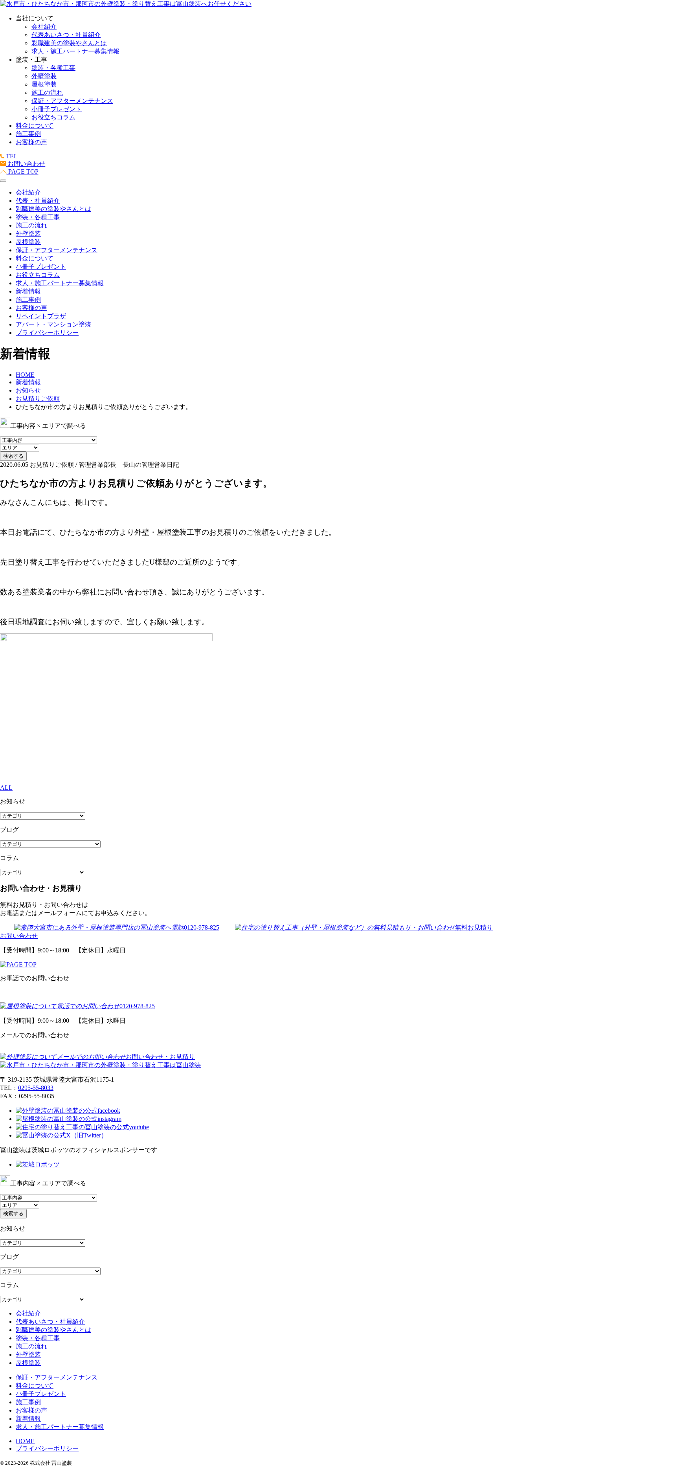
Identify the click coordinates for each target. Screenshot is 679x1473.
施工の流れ (47, 92)
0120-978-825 (201, 927)
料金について (34, 125)
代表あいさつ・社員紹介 (66, 34)
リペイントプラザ (41, 316)
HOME (25, 1441)
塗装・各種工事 (53, 67)
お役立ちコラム (53, 117)
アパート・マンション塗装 (53, 324)
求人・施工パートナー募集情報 (75, 51)
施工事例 (28, 133)
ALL (6, 787)
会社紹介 (44, 26)
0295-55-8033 (35, 1087)
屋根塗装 (44, 84)
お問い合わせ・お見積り (160, 1056)
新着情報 (28, 291)
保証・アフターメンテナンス (72, 100)
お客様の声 (31, 142)
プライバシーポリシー (47, 332)
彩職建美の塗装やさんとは (69, 43)
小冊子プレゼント (56, 109)
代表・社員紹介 (38, 200)
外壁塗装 (44, 76)
